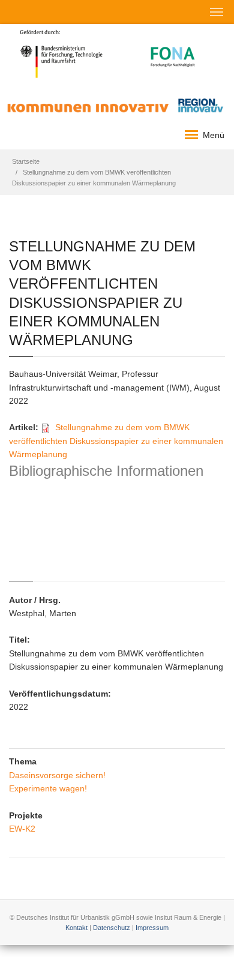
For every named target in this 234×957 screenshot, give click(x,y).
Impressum (152, 927)
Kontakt (76, 927)
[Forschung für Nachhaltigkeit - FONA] (172, 53)
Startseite (26, 161)
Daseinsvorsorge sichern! (57, 775)
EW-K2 (22, 828)
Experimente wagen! (48, 788)
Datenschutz (111, 927)
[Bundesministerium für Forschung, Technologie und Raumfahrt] (61, 53)
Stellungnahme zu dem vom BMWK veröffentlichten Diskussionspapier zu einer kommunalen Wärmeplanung (116, 440)
